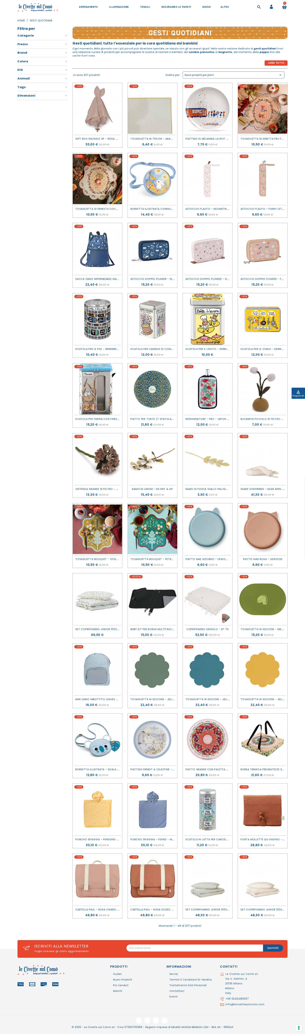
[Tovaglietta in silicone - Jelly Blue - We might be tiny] (207, 669)
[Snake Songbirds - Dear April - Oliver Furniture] (262, 459)
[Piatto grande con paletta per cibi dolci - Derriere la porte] (207, 739)
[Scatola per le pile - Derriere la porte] (97, 319)
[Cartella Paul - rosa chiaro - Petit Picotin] (97, 880)
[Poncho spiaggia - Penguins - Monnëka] (97, 810)
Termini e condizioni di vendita (190, 979)
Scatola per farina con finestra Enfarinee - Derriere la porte (119, 419)
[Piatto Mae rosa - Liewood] (262, 529)
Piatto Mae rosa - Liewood (262, 559)
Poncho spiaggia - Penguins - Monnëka (103, 839)
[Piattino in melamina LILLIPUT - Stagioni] (207, 109)
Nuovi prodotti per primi (233, 75)
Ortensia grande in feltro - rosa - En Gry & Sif (109, 489)
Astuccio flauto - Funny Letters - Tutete (271, 209)
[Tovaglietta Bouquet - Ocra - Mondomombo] (97, 529)
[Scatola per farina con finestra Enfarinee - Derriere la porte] (97, 389)
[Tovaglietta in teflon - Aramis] (152, 109)
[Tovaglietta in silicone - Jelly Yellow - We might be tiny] (262, 669)
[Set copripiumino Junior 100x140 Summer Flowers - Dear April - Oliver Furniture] (97, 599)
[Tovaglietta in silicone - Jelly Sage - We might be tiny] (152, 669)
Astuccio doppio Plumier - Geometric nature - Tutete (225, 279)
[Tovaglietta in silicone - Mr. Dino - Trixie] (262, 599)
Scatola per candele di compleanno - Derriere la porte (170, 349)
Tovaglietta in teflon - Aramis (152, 139)
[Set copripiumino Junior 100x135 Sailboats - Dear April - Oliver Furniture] (207, 880)
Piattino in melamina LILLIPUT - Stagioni (213, 139)
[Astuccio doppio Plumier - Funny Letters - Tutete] (262, 249)
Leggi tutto (276, 63)
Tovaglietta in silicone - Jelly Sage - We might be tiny (169, 699)
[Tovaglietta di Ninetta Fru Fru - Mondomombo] (262, 109)
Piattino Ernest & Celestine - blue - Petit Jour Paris (167, 769)
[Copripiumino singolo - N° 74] (207, 599)
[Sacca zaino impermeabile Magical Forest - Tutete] (97, 249)
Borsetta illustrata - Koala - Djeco (101, 769)
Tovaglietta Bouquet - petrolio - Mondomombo (166, 559)
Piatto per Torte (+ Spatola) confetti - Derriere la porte (172, 419)
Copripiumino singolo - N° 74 (207, 629)
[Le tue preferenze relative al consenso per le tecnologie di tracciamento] (298, 1027)
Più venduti (120, 985)
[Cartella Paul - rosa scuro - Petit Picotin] (152, 880)
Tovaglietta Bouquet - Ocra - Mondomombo (108, 559)
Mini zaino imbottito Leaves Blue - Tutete (105, 699)
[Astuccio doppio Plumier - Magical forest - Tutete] (152, 249)
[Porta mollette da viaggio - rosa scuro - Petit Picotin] (262, 810)
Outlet (117, 974)
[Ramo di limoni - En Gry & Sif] (152, 459)
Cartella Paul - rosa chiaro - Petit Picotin (106, 909)
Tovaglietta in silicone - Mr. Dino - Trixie (270, 629)
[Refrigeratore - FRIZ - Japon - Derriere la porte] (207, 389)
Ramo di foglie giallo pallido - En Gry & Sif (217, 489)
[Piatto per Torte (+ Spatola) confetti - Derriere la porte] (152, 389)
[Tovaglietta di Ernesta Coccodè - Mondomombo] (97, 179)
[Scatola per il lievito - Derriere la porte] (207, 319)
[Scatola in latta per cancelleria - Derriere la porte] (207, 810)
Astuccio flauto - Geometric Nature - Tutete (219, 209)
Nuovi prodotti (122, 979)
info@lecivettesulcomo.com (245, 1004)
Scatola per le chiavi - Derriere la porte (270, 349)
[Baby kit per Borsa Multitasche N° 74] (152, 599)
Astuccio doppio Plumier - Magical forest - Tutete (167, 279)
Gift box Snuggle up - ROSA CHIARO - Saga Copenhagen (114, 139)
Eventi (173, 996)
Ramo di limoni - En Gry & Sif (152, 489)
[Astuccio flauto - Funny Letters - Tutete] (262, 179)
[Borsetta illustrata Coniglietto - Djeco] (152, 179)
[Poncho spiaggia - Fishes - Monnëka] (152, 810)
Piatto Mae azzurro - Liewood (208, 559)
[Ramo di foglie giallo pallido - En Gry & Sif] (207, 459)
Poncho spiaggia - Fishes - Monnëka (156, 839)
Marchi (117, 991)
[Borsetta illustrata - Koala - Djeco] (97, 739)
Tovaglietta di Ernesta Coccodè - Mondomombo (111, 209)
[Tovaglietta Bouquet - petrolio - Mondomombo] (152, 529)
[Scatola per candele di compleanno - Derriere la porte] (152, 319)
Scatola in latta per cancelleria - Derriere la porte (223, 839)
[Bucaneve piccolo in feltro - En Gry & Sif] (262, 389)
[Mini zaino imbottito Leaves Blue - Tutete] (97, 669)
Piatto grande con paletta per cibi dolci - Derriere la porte (229, 769)
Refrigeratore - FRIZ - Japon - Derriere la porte (220, 419)
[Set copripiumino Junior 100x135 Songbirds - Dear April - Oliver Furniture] (262, 880)
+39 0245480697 (237, 998)
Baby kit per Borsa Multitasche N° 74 (157, 629)
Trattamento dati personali (188, 985)
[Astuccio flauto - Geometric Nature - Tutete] (207, 179)
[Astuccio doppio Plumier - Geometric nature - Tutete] (207, 249)
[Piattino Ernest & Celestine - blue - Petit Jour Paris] (152, 739)
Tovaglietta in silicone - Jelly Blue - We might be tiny (224, 699)
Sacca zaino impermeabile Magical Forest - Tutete (111, 279)
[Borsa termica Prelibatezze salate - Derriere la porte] (262, 739)
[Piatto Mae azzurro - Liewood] (207, 529)
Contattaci (176, 991)
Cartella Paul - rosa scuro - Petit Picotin (161, 909)
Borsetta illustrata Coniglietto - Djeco (160, 209)
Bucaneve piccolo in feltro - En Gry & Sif (270, 419)
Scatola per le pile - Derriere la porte (102, 349)
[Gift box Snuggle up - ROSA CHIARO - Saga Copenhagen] (97, 109)
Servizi (173, 974)
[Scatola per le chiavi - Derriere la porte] (262, 319)
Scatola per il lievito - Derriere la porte (215, 349)
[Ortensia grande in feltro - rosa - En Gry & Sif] (97, 459)
